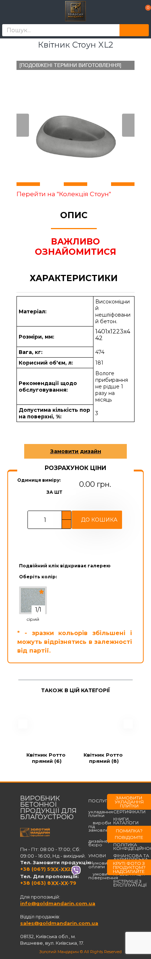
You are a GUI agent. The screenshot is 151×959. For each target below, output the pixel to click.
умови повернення (103, 876)
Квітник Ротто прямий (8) (104, 758)
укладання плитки (100, 811)
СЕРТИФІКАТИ (129, 812)
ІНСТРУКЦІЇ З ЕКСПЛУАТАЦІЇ (130, 883)
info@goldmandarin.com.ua (57, 903)
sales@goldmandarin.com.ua (59, 923)
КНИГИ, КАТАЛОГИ (126, 821)
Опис (74, 215)
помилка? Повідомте (129, 834)
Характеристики (74, 278)
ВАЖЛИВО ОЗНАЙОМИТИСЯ (75, 246)
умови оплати (97, 865)
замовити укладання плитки (129, 802)
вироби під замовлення (102, 826)
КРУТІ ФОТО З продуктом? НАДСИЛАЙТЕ (129, 867)
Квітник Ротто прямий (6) (46, 758)
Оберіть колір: (38, 576)
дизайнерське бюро (104, 841)
